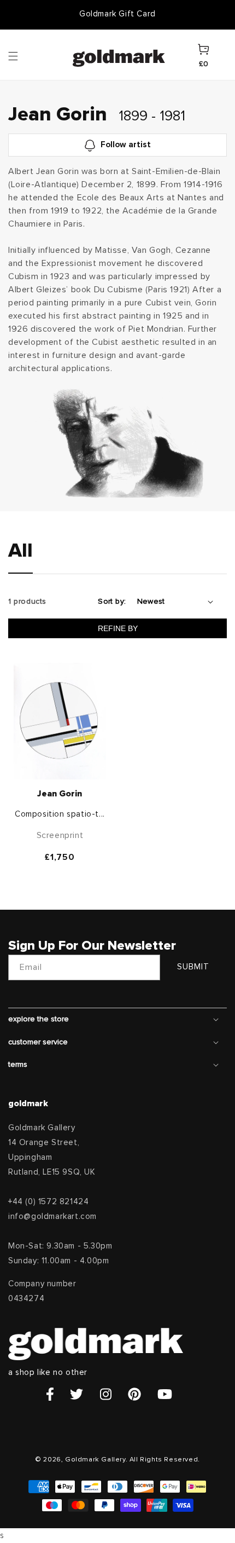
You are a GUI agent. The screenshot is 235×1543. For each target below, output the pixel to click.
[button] (23, 55)
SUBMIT (193, 967)
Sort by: (112, 601)
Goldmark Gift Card (117, 14)
